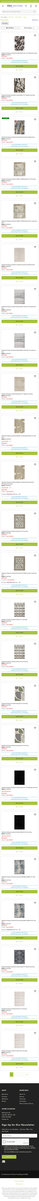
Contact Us (5, 1119)
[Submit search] (34, 11)
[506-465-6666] (31, 6)
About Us (22, 1094)
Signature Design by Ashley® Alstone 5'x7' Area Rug (14, 619)
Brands (4, 1101)
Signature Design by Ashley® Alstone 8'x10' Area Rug (15, 661)
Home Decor (18, 17)
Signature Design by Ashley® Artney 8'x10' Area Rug (14, 1050)
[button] (3, 6)
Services (22, 1096)
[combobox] (29, 27)
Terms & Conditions (19, 1181)
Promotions (23, 1101)
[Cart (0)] (36, 6)
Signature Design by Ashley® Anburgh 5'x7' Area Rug (15, 703)
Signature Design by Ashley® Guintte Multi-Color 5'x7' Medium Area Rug (19, 53)
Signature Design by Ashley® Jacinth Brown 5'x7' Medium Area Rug (18, 95)
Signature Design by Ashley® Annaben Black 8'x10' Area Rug (17, 832)
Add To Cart (19, 66)
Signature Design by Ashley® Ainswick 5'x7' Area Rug (15, 531)
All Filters (11, 28)
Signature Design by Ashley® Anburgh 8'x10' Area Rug (15, 745)
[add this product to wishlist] (35, 35)
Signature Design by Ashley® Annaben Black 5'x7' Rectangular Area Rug (19, 787)
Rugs (25, 17)
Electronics (5, 1094)
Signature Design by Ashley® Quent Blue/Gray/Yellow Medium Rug (18, 137)
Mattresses (5, 1099)
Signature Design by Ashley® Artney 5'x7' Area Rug (14, 1008)
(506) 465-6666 (6, 1117)
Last (26, 1074)
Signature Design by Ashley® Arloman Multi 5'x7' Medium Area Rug (18, 966)
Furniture (11, 17)
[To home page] (15, 6)
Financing (22, 1099)
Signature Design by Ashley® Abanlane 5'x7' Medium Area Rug (17, 394)
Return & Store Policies (26, 1103)
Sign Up (9, 1157)
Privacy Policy (19, 1184)
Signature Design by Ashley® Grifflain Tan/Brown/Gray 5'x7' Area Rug (19, 179)
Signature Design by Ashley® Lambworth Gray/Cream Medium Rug (18, 264)
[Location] (26, 6)
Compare (20, 69)
